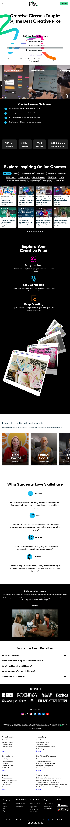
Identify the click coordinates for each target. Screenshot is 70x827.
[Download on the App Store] (62, 805)
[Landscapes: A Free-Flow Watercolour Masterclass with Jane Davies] (44, 196)
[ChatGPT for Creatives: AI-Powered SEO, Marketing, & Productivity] (8, 217)
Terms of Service (28, 58)
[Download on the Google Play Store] (62, 810)
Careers (5, 806)
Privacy (27, 820)
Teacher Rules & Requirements (34, 810)
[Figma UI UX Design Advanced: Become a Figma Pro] (62, 196)
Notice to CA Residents (58, 820)
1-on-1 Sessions (48, 808)
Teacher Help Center (33, 806)
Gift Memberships (48, 803)
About (4, 803)
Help (21, 820)
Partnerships (19, 806)
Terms (32, 820)
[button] (3, 3)
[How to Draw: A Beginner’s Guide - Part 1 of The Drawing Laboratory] (26, 217)
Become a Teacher (35, 803)
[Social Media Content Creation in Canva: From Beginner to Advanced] (26, 196)
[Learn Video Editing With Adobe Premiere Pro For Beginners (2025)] (44, 217)
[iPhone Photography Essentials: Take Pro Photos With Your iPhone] (62, 217)
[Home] (33, 3)
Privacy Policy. (36, 61)
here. (61, 725)
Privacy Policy (37, 58)
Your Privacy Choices (41, 820)
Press (4, 808)
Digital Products (48, 806)
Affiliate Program (20, 803)
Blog (4, 811)
